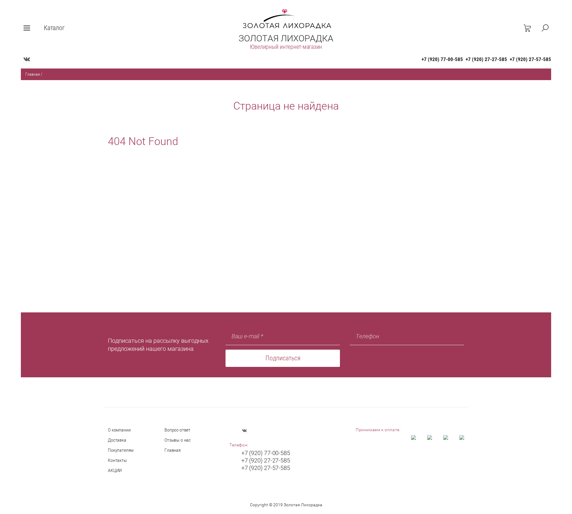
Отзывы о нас (177, 440)
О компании (119, 430)
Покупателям (120, 450)
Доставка (117, 440)
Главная (32, 74)
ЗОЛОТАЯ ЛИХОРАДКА (286, 38)
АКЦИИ (115, 470)
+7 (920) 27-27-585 (486, 59)
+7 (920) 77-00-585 (442, 59)
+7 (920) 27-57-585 (530, 59)
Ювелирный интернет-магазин (286, 46)
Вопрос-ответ (177, 430)
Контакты (117, 460)
